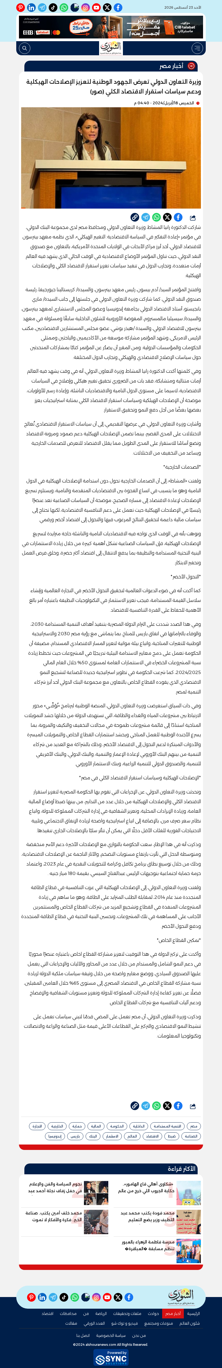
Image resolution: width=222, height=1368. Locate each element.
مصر (193, 1126)
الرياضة (101, 1313)
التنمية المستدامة (167, 1126)
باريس (75, 1136)
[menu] (197, 48)
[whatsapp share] (156, 217)
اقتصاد (47, 1313)
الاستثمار (112, 1136)
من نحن (139, 1335)
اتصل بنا (83, 1335)
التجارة (37, 1126)
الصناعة (191, 1136)
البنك (93, 1136)
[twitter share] (167, 217)
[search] (24, 48)
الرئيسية (193, 1313)
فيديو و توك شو (124, 1323)
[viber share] (145, 217)
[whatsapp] (134, 217)
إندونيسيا (54, 1136)
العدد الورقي (94, 1323)
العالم (132, 1136)
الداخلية (139, 1126)
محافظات (68, 1313)
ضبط (172, 1136)
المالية (96, 1126)
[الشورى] (111, 48)
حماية (77, 1126)
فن (86, 1313)
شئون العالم (189, 1323)
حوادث (153, 1313)
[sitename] (181, 1297)
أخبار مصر (173, 1313)
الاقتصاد (152, 1136)
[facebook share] (178, 217)
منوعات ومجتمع (158, 1323)
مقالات (71, 1323)
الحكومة (117, 1126)
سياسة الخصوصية (111, 1335)
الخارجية (57, 1126)
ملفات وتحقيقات (127, 1313)
